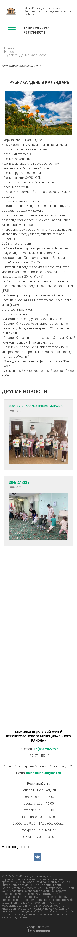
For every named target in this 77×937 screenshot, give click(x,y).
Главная (10, 48)
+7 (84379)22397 (45, 749)
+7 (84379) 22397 (36, 28)
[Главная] (11, 12)
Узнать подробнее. (15, 917)
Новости (10, 52)
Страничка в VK (37, 857)
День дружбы (19, 482)
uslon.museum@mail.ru (43, 773)
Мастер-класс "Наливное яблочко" (36, 406)
